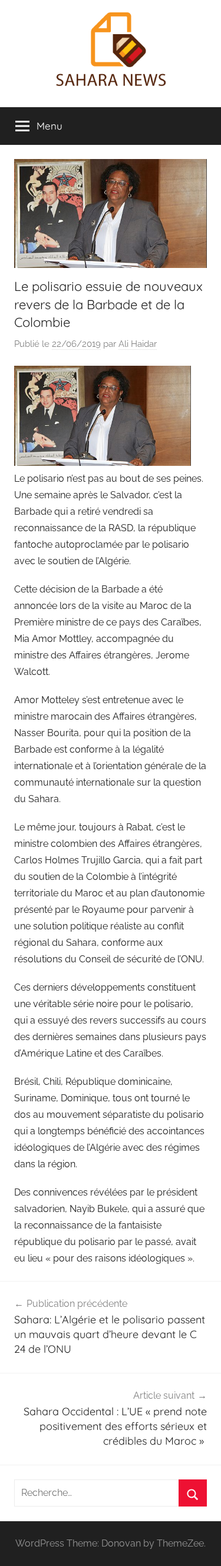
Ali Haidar (137, 344)
